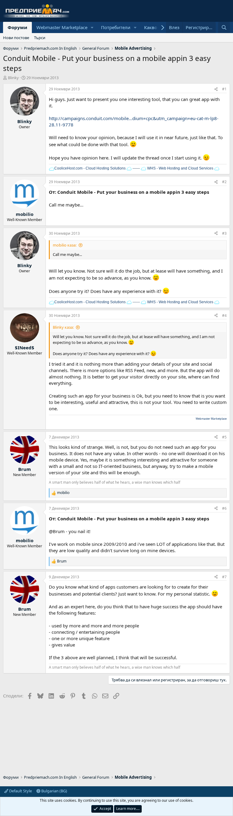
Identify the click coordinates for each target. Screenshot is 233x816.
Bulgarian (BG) (53, 791)
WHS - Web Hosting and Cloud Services (179, 168)
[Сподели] (216, 89)
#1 (224, 89)
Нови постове (16, 37)
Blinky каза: (63, 327)
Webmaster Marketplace (61, 27)
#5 (224, 437)
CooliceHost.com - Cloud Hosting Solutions (90, 168)
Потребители (115, 27)
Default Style (20, 791)
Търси (39, 37)
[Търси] (224, 27)
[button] (92, 27)
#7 (224, 576)
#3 (224, 233)
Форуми (17, 27)
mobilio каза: (64, 245)
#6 (224, 508)
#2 (224, 181)
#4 (224, 315)
